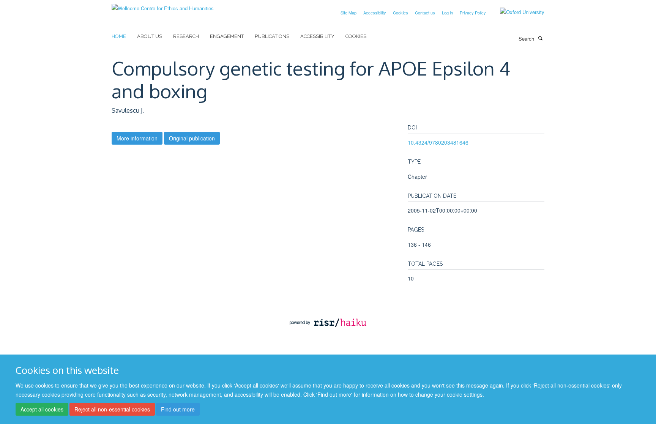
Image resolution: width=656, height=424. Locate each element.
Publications (272, 36)
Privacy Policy (473, 12)
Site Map (348, 12)
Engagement (227, 36)
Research (186, 36)
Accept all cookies (41, 409)
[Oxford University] (516, 12)
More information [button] (137, 138)
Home (119, 36)
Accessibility (374, 12)
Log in (447, 12)
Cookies (400, 12)
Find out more (178, 409)
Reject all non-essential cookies (112, 409)
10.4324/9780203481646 (438, 142)
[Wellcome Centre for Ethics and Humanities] (163, 5)
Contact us (425, 12)
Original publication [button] (192, 138)
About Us (149, 36)
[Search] (540, 38)
